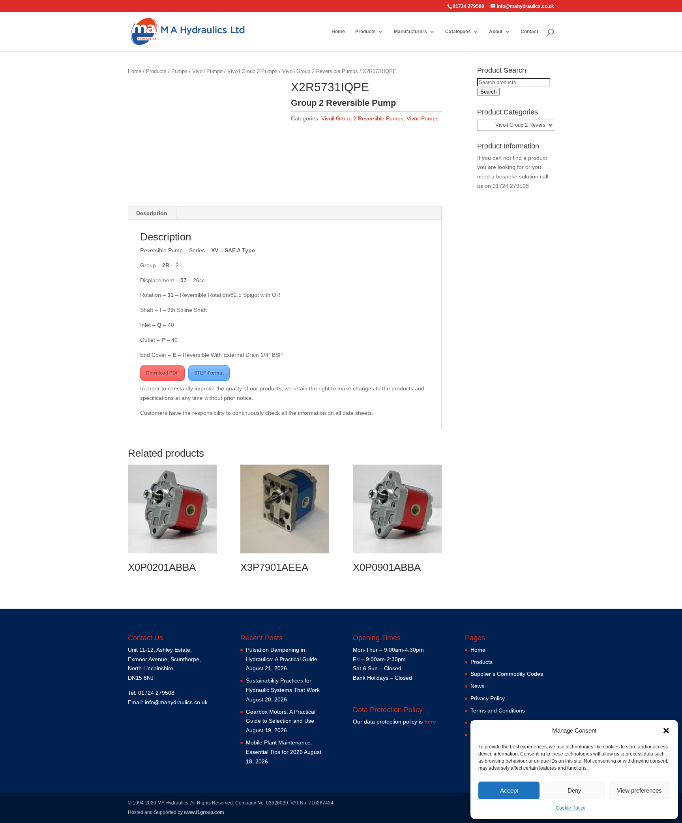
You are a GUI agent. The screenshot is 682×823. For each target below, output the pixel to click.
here (430, 721)
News (477, 686)
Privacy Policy (487, 698)
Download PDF (162, 373)
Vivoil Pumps (207, 71)
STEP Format (209, 373)
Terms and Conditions (497, 710)
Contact (529, 31)
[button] (666, 731)
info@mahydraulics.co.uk (176, 702)
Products (365, 31)
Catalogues (458, 31)
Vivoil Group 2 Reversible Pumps (320, 71)
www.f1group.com (204, 812)
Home (338, 31)
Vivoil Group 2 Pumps (252, 71)
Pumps (179, 71)
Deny (574, 790)
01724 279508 (511, 186)
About (495, 31)
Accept (509, 790)
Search (488, 92)
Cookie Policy (570, 808)
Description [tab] (151, 213)
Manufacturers (410, 31)
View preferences (639, 790)
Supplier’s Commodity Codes (506, 674)
